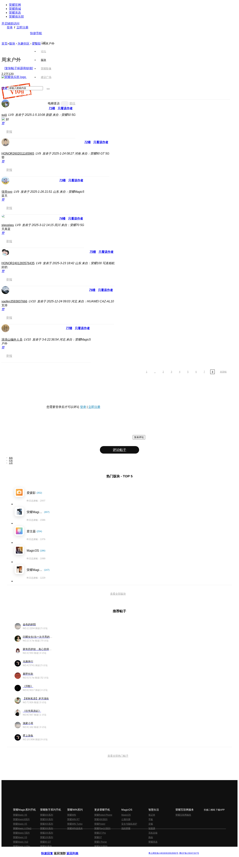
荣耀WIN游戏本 (75, 828)
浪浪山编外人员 (11, 339)
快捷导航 (36, 33)
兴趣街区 (24, 43)
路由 (150, 837)
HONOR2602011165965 (17, 153)
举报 (9, 131)
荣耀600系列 (46, 815)
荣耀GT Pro (100, 833)
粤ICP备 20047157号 (189, 853)
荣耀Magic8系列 (21, 819)
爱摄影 (36, 43)
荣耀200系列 (46, 833)
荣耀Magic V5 (20, 824)
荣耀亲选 (15, 12)
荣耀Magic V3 (20, 837)
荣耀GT (98, 837)
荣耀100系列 (46, 837)
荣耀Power (99, 824)
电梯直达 (54, 103)
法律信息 (107, 850)
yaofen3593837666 (14, 301)
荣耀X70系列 (100, 846)
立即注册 (22, 27)
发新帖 (223, 371)
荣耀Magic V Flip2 (22, 828)
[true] (48, 88)
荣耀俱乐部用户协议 (51, 850)
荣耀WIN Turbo (75, 824)
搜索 (4, 88)
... (155, 371)
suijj (4, 114)
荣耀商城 (15, 8)
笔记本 (151, 815)
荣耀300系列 (46, 828)
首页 (43, 42)
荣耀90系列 (46, 846)
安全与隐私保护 (129, 824)
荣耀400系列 (46, 824)
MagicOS (126, 815)
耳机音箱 (152, 833)
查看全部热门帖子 (118, 755)
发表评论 (139, 437)
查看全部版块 (118, 593)
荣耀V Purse (100, 842)
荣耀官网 (15, 4)
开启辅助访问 (10, 23)
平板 (150, 819)
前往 (72, 103)
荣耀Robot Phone (103, 815)
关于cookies (96, 850)
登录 (10, 27)
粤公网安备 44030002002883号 (163, 853)
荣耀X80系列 (100, 819)
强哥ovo (6, 191)
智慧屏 (151, 828)
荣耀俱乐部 (16, 16)
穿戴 (150, 824)
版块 (12, 43)
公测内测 (125, 819)
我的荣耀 (125, 828)
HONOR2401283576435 (18, 263)
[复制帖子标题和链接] (18, 68)
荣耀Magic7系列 (21, 833)
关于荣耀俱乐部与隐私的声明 (75, 850)
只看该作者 (65, 108)
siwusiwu (7, 225)
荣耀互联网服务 (183, 815)
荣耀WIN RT (73, 819)
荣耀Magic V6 (20, 815)
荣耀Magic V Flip (21, 846)
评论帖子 (119, 450)
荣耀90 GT (45, 842)
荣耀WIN (71, 815)
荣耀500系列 (46, 819)
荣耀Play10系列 (102, 828)
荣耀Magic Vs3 (20, 842)
